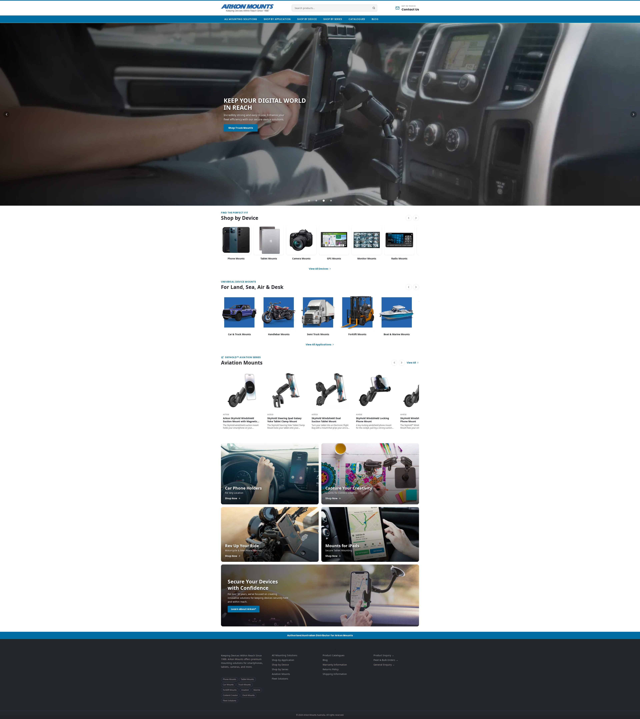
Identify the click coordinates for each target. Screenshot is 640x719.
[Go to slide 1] (309, 200)
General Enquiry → (384, 664)
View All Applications (318, 344)
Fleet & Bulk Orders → (386, 660)
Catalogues (356, 19)
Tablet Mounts (247, 679)
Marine (257, 690)
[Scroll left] (409, 218)
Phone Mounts (229, 679)
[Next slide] (633, 114)
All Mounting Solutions (240, 19)
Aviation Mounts (281, 674)
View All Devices (318, 268)
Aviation (245, 690)
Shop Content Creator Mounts (247, 130)
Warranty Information (335, 664)
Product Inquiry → (384, 655)
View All (411, 362)
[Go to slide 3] (323, 200)
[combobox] (334, 8)
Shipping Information (335, 674)
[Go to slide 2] (316, 200)
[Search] (373, 8)
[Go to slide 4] (331, 200)
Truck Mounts (244, 684)
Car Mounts (228, 684)
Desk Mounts (248, 695)
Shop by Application (277, 19)
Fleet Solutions (229, 700)
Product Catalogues (333, 655)
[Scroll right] (416, 218)
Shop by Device (307, 19)
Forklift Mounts (230, 690)
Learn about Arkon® (243, 609)
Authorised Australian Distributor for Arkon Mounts (320, 635)
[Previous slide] (6, 114)
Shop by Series (332, 19)
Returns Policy (330, 669)
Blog (375, 19)
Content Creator (230, 695)
